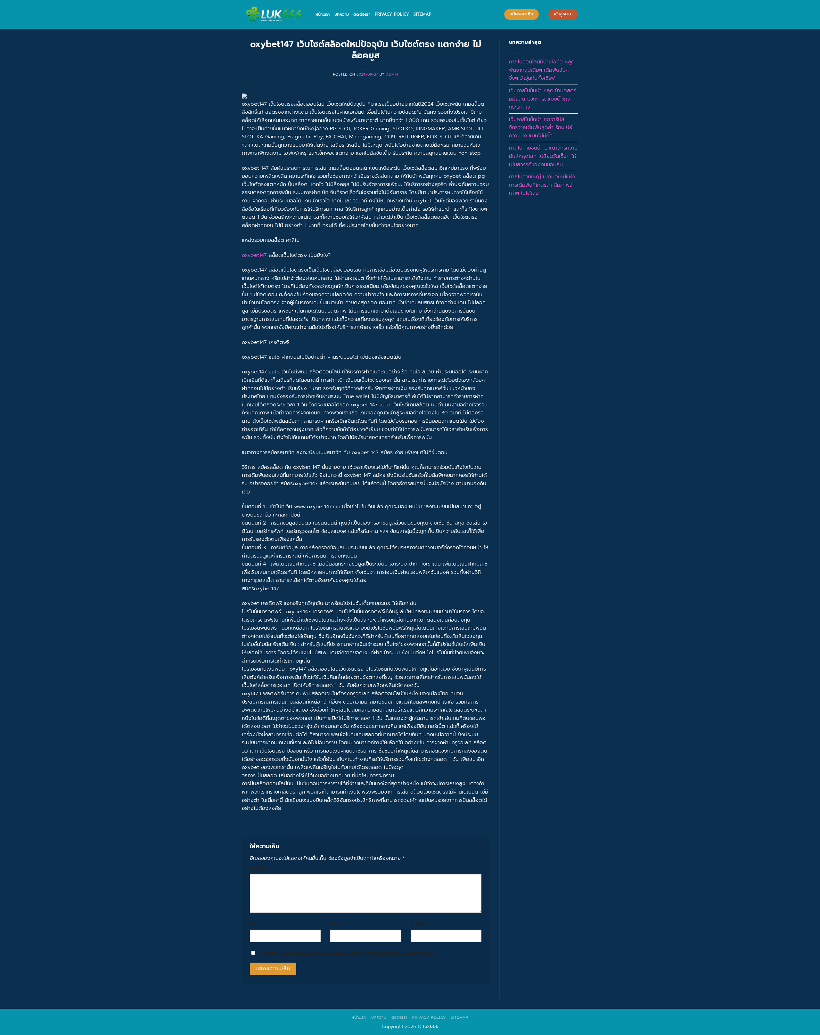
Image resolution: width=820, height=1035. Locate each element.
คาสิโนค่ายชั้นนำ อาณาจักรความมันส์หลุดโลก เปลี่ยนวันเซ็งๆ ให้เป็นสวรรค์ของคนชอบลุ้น (543, 156)
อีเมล (335, 923)
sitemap (422, 14)
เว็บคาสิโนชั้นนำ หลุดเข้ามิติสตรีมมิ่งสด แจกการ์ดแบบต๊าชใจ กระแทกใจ (542, 99)
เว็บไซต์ (418, 923)
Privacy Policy (392, 14)
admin (392, 74)
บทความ (341, 14)
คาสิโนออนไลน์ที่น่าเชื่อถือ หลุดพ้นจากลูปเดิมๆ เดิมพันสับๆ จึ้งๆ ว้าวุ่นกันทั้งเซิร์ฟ (542, 70)
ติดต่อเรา (361, 14)
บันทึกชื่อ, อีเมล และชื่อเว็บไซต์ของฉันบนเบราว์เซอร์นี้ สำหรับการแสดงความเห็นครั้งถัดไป (347, 953)
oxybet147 (254, 255)
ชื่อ (253, 923)
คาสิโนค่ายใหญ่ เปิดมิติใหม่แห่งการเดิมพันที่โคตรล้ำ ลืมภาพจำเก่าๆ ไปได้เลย (542, 185)
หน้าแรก (323, 14)
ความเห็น (260, 868)
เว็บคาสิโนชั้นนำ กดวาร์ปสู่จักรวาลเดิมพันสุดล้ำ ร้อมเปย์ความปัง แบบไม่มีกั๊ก (540, 128)
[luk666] (274, 14)
